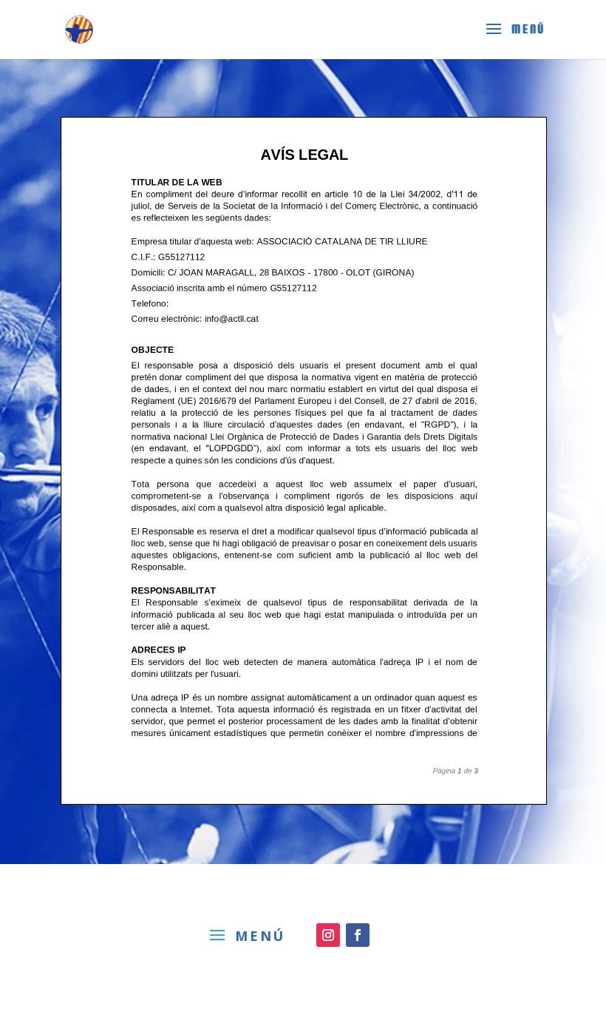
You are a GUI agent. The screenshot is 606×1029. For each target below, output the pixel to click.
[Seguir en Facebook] (358, 935)
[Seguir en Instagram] (328, 935)
